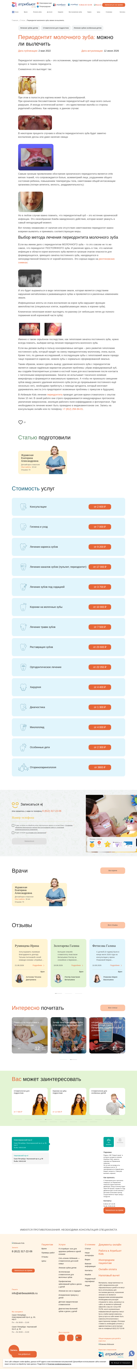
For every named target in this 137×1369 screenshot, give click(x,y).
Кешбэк (88, 1275)
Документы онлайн (110, 1244)
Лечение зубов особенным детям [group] (87, 28)
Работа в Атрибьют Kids (110, 1252)
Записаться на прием (23, 1270)
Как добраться (24, 1354)
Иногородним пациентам (106, 1261)
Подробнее (37, 965)
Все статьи (112, 1008)
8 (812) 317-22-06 (85, 5)
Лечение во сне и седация (70, 1291)
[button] (68, 507)
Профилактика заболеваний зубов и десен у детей (70, 1284)
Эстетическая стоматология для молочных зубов (66, 1274)
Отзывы (45, 1257)
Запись (14, 1350)
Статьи (88, 1249)
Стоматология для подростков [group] (56, 28)
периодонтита (54, 394)
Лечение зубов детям (67, 1268)
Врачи (44, 1249)
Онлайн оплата (108, 1269)
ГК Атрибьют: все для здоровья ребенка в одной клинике (70, 1251)
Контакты (89, 1270)
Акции (87, 1286)
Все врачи (113, 871)
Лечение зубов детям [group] (29, 28)
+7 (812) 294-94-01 (72, 409)
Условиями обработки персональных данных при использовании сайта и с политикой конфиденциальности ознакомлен (44, 827)
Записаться (114, 5)
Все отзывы (113, 925)
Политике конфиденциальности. (59, 1364)
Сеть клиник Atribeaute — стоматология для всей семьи (69, 1261)
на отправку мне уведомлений (36, 832)
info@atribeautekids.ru (25, 1293)
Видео (87, 1260)
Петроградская (45, 6)
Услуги (62, 1244)
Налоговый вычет (109, 1275)
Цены (44, 1261)
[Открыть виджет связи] (132, 1354)
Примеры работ (48, 1253)
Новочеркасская (45, 3)
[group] (42, 458)
